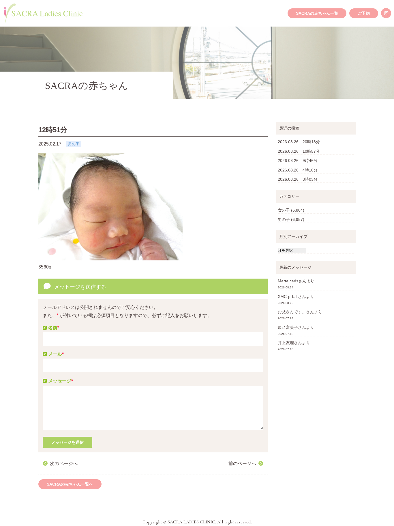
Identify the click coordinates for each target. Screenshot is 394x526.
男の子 (284, 219)
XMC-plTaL (288, 296)
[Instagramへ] (386, 13)
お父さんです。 (292, 311)
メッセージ (60, 380)
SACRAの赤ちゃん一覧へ (70, 484)
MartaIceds (288, 281)
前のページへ (242, 463)
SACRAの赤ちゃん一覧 (317, 13)
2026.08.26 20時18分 (299, 141)
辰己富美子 (288, 327)
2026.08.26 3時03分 (298, 179)
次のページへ (64, 463)
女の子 (284, 210)
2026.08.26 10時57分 (299, 151)
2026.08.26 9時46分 (298, 160)
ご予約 (364, 13)
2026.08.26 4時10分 (298, 170)
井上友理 (286, 342)
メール (56, 354)
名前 (53, 327)
